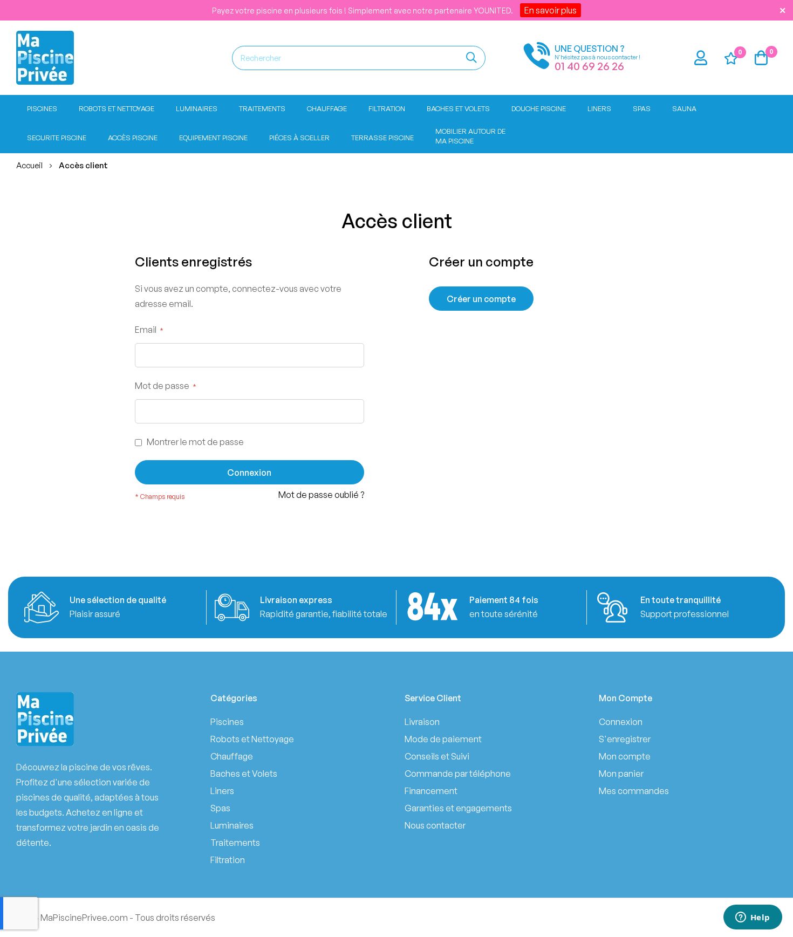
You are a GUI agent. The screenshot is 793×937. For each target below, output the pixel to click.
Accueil (30, 165)
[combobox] (359, 58)
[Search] (471, 58)
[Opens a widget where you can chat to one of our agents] (752, 918)
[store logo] (45, 58)
